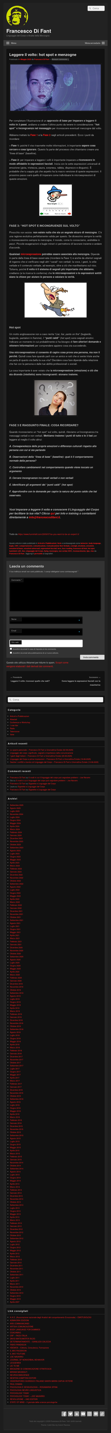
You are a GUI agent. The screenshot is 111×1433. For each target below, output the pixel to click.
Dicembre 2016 (16, 1089)
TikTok (102, 1413)
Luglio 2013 (15, 1208)
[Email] (95, 1413)
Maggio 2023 (15, 859)
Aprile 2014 (14, 1183)
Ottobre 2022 (15, 880)
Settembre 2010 (16, 1292)
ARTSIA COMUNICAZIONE (21, 1326)
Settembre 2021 (16, 920)
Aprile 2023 (14, 862)
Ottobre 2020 (15, 953)
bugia (11, 545)
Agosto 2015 (15, 1138)
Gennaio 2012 (16, 1262)
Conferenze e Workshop (20, 722)
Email (13, 630)
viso (92, 551)
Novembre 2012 (16, 1232)
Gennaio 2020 (16, 980)
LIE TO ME (14, 1365)
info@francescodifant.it (44, 517)
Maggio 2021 (15, 932)
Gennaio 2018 (16, 1053)
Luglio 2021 (15, 926)
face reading (67, 548)
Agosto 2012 (15, 1241)
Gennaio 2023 (16, 871)
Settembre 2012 (16, 1238)
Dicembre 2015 (16, 1126)
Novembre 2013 (16, 1199)
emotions (81, 545)
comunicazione (39, 545)
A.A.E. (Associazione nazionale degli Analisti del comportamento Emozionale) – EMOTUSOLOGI (50, 1317)
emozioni (90, 545)
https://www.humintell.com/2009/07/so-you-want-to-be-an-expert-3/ (48, 534)
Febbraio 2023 (16, 868)
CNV (16, 545)
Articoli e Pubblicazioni (47, 543)
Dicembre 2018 (16, 1020)
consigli (74, 545)
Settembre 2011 (16, 1274)
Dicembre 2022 (16, 874)
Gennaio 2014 (16, 1192)
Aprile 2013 (14, 1217)
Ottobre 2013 (15, 1202)
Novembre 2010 (16, 1286)
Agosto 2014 (15, 1171)
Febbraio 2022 (16, 905)
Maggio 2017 (15, 1074)
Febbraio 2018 (16, 1050)
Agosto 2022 (15, 886)
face (59, 548)
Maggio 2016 (15, 1111)
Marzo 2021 (15, 938)
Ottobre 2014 (15, 1165)
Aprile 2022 (14, 899)
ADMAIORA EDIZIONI (19, 1320)
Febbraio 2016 (16, 1120)
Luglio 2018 (15, 1035)
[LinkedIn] (76, 1413)
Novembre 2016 (16, 1093)
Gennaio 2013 (16, 1226)
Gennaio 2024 (16, 835)
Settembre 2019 (16, 993)
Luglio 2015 (15, 1141)
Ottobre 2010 (15, 1289)
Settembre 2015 (16, 1135)
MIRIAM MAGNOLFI (18, 1372)
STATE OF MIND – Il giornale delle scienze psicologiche (33, 1402)
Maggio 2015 (15, 1147)
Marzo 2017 (15, 1080)
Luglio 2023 (15, 853)
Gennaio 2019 (16, 1017)
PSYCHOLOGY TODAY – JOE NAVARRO (27, 1396)
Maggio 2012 (15, 1250)
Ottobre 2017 (15, 1062)
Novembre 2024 (16, 814)
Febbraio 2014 (16, 1189)
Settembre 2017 (16, 1065)
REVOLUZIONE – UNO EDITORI (24, 1399)
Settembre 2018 (16, 1029)
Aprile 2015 (14, 1150)
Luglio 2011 (15, 1277)
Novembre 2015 (16, 1129)
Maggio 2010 (15, 1298)
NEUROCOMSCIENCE (19, 1375)
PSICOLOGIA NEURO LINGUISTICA (25, 1390)
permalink (38, 553)
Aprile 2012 (14, 1253)
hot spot (91, 548)
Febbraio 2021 (16, 941)
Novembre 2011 (16, 1268)
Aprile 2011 (14, 1280)
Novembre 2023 (16, 841)
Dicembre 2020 (16, 947)
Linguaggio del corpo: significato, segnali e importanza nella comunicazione (41, 752)
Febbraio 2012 (16, 1259)
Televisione (14, 731)
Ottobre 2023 (15, 844)
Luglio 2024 (15, 817)
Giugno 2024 (15, 820)
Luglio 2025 (15, 811)
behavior (84, 543)
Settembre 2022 (16, 883)
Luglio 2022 (15, 889)
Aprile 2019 (14, 1008)
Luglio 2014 (15, 1174)
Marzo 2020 (15, 974)
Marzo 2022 (15, 902)
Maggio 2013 (15, 1214)
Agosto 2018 (15, 1032)
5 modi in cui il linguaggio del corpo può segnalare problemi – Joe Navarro (59, 777)
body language (95, 543)
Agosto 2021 (15, 923)
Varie (59, 543)
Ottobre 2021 (15, 917)
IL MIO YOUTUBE (17, 1353)
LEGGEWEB (15, 1362)
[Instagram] (89, 1413)
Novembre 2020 (16, 950)
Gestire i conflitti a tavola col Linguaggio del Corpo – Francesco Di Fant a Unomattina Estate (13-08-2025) (54, 762)
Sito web (15, 642)
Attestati (13, 719)
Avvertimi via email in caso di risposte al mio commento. (34, 649)
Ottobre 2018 (15, 1026)
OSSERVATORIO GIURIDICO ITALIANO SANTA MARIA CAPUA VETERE (41, 1381)
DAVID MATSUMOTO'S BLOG (22, 1338)
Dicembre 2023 (16, 838)
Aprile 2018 (14, 1044)
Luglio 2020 (15, 962)
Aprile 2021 (14, 935)
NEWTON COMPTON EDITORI (23, 1378)
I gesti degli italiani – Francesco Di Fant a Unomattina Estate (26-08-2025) (41, 755)
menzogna (53, 551)
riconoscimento (79, 551)
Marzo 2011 (15, 1283)
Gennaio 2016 (16, 1123)
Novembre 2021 (16, 914)
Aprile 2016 (14, 1114)
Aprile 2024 (14, 826)
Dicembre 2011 (16, 1265)
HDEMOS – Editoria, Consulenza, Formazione (29, 1347)
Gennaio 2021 (16, 944)
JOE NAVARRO (16, 1356)
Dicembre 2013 (16, 1196)
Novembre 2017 (16, 1059)
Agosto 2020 (15, 959)
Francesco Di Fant (28, 30)
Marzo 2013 (15, 1220)
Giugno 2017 (15, 1071)
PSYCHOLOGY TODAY (19, 1393)
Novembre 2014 (16, 1162)
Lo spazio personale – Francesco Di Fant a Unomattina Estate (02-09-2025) (41, 749)
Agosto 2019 (15, 996)
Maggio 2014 (15, 1180)
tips (88, 551)
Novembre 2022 (16, 877)
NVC (70, 551)
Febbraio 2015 (16, 1156)
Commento (16, 580)
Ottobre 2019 (15, 990)
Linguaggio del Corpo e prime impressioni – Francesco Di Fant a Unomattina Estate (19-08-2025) (50, 759)
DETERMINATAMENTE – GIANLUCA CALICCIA (30, 1341)
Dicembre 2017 (16, 1056)
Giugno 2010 (15, 1295)
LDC (19, 551)
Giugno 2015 (15, 1144)
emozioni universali (32, 548)
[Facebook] (64, 1413)
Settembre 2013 (16, 1205)
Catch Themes (64, 1425)
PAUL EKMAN (16, 1384)
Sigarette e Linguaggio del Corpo (42, 783)
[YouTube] (83, 1413)
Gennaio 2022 (16, 908)
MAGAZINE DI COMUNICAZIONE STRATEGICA (30, 1368)
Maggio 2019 (15, 1005)
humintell (13, 551)
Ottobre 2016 (15, 1096)
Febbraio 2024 (16, 832)
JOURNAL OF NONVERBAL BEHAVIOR (27, 1359)
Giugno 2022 (15, 893)
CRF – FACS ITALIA (18, 1335)
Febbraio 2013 (16, 1223)
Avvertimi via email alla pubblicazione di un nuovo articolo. (36, 653)
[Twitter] (70, 1413)
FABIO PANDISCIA (18, 1344)
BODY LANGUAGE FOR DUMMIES (25, 1329)
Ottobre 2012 (15, 1235)
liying (46, 551)
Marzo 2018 (15, 1047)
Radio (12, 728)
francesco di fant (80, 548)
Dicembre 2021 (16, 911)
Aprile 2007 (14, 1302)
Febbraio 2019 (16, 1014)
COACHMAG (15, 1332)
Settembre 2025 (16, 805)
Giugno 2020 (15, 965)
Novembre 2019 (16, 986)
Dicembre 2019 (16, 983)
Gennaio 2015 (16, 1159)
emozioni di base (16, 548)
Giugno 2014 (15, 1177)
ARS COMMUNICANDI (19, 1323)
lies (23, 551)
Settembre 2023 (16, 847)
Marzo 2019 (15, 1011)
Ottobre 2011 (15, 1271)
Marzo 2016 (15, 1117)
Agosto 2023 (15, 850)
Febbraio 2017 (16, 1083)
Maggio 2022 (15, 896)
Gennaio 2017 (16, 1086)
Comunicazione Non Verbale (58, 545)
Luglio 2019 (15, 999)
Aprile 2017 (14, 1077)
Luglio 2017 (15, 1068)
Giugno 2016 (15, 1108)
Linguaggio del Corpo (34, 551)
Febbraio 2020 (16, 977)
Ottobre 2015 (15, 1132)
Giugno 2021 (15, 929)
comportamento (25, 545)
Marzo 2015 (15, 1153)
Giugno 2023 (15, 856)
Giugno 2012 (15, 1247)
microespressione (31, 254)
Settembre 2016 (16, 1099)
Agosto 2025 (15, 808)
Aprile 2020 (14, 971)
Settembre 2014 (16, 1168)
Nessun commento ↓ (60, 59)
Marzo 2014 (15, 1186)
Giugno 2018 (15, 1038)
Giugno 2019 (15, 1002)
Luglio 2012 (15, 1244)
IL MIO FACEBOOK (18, 1350)
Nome (13, 619)
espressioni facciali (49, 548)
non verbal (63, 551)
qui (52, 513)
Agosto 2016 (15, 1102)
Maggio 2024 (15, 823)
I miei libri (14, 725)
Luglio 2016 (15, 1105)
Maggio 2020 (15, 968)
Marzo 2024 (15, 829)
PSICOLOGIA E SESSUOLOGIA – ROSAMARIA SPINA (34, 1387)
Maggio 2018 (15, 1041)
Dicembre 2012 (16, 1229)
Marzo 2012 (15, 1256)
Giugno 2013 (15, 1211)
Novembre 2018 (16, 1023)
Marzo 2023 (15, 865)
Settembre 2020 (16, 956)
